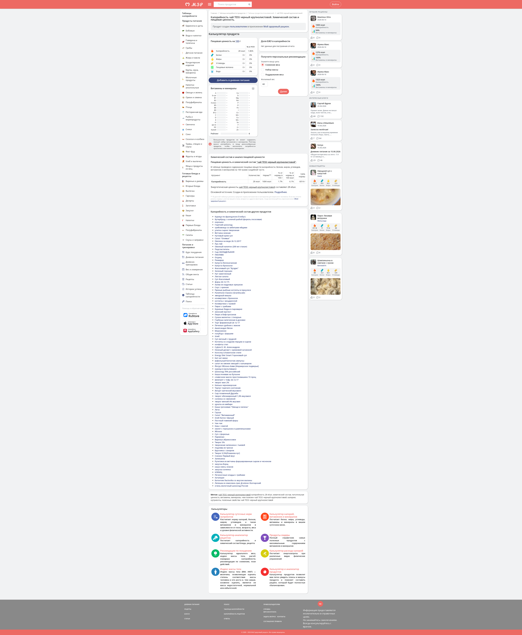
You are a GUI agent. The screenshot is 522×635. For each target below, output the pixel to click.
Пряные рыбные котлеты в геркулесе (233, 290)
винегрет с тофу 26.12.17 (226, 379)
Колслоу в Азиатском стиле (228, 352)
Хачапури (219, 477)
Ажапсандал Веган (224, 328)
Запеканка (220, 458)
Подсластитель (222, 249)
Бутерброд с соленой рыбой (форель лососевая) (238, 219)
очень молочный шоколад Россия (231, 486)
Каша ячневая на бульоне (227, 374)
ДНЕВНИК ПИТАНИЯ (191, 604)
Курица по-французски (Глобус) (230, 216)
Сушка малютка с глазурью (228, 317)
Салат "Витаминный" (225, 415)
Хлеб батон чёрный (224, 418)
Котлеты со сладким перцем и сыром (233, 341)
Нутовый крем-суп (224, 235)
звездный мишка (223, 295)
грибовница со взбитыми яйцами (231, 227)
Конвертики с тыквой (225, 303)
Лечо (217, 409)
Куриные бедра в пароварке (228, 309)
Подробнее (280, 192)
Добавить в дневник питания (233, 80)
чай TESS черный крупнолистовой (289, 13)
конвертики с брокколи (226, 298)
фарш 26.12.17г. (222, 282)
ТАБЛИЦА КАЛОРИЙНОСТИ (234, 609)
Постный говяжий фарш (226, 420)
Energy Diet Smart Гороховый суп (231, 355)
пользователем (238, 26)
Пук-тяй (218, 244)
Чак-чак (218, 423)
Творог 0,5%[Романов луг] (227, 453)
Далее (283, 91)
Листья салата (221, 276)
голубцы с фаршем (224, 333)
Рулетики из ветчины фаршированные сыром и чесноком (243, 461)
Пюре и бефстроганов (225, 314)
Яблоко (218, 431)
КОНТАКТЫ (281, 617)
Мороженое (220, 331)
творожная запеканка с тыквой (230, 445)
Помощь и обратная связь (193, 308)
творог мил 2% (222, 382)
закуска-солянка (223, 469)
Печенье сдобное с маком (227, 325)
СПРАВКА (266, 609)
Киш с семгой (221, 426)
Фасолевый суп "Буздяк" (226, 268)
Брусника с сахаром (224, 450)
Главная (214, 13)
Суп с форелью (222, 434)
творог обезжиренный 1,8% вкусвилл (233, 396)
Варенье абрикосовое (225, 439)
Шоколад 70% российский (227, 371)
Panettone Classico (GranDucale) (230, 292)
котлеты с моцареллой (226, 301)
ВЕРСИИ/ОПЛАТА (269, 612)
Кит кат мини (221, 358)
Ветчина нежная (223, 233)
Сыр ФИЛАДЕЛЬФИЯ (224, 252)
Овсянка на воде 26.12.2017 (228, 241)
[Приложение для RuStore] (193, 315)
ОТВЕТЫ (227, 619)
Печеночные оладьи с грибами (230, 475)
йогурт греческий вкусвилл (228, 390)
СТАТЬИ (187, 619)
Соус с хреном (222, 287)
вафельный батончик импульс (229, 360)
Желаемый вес (268, 79)
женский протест (223, 311)
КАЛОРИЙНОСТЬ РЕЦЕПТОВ (234, 614)
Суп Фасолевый (222, 279)
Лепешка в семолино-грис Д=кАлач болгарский (238, 483)
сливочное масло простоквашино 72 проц (235, 377)
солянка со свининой (225, 399)
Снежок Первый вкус (225, 456)
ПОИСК (226, 604)
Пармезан (219, 437)
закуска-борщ (221, 464)
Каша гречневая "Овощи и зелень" (231, 407)
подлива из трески (224, 447)
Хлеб (217, 336)
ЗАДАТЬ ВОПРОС (269, 617)
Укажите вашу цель (270, 61)
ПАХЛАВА (219, 254)
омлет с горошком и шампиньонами (233, 428)
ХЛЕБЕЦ (218, 472)
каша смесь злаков (224, 466)
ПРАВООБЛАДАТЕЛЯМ (271, 604)
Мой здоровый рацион (276, 26)
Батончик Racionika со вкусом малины (233, 480)
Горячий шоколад (223, 224)
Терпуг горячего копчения (227, 388)
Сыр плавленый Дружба (226, 393)
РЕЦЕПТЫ (187, 609)
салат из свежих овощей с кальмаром (233, 363)
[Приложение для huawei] (193, 330)
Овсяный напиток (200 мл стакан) (231, 246)
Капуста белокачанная (226, 263)
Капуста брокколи (223, 265)
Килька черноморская (225, 385)
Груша (218, 412)
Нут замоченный (223, 273)
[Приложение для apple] (193, 323)
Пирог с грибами (223, 306)
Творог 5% (220, 442)
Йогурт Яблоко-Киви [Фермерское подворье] (237, 366)
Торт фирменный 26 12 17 (227, 322)
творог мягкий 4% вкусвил (227, 401)
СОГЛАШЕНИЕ (268, 621)
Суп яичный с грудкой (225, 339)
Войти (335, 4)
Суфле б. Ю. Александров (227, 347)
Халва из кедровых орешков (229, 284)
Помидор (219, 260)
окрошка (219, 222)
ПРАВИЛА (278, 621)
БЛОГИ (187, 614)
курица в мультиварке (226, 369)
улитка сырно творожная (227, 230)
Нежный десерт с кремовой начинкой (233, 350)
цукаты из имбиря (223, 404)
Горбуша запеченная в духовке (230, 320)
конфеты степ (221, 344)
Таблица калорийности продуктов (233, 13)
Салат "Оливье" (222, 238)
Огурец (218, 257)
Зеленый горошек (223, 271)
